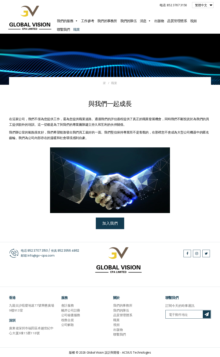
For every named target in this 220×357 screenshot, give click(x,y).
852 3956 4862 (68, 250)
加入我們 (110, 223)
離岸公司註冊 (70, 310)
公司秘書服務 (70, 315)
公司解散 (67, 324)
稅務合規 (67, 320)
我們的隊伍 (128, 20)
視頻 (193, 20)
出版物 (159, 20)
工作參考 (87, 20)
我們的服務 (65, 20)
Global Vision (95, 352)
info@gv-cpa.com (41, 255)
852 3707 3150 (38, 250)
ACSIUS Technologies (136, 352)
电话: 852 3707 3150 (173, 5)
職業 (76, 29)
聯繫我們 (63, 29)
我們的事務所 (107, 20)
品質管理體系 (177, 20)
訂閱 (207, 314)
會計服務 (67, 305)
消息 (143, 20)
